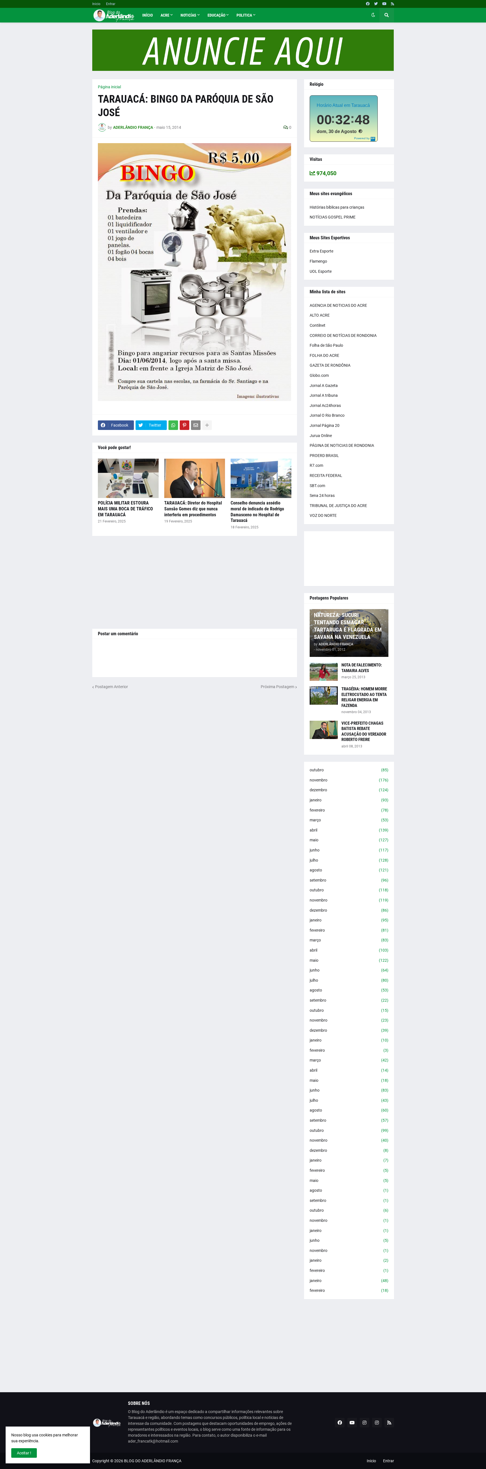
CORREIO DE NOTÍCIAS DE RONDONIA (343, 335)
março (349, 820)
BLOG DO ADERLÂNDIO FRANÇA (152, 1461)
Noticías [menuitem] (188, 15)
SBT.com (317, 485)
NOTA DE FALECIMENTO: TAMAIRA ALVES (361, 668)
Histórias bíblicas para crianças (337, 207)
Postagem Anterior (111, 686)
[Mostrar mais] (207, 425)
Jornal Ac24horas (325, 405)
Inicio (96, 4)
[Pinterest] (184, 425)
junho (349, 850)
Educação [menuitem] (216, 15)
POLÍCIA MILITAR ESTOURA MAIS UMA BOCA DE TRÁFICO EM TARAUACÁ (125, 508)
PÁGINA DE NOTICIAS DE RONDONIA (342, 445)
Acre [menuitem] (165, 15)
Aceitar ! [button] (24, 1453)
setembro (349, 880)
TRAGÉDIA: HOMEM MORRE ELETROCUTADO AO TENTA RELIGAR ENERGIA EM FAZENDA (364, 697)
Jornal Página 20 (324, 425)
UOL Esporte (321, 271)
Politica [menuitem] (244, 15)
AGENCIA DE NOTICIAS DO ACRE (338, 305)
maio (349, 840)
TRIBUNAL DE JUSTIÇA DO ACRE (338, 505)
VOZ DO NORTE (323, 515)
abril (349, 830)
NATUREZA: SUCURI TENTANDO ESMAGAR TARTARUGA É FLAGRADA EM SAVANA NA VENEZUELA (348, 626)
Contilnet (317, 325)
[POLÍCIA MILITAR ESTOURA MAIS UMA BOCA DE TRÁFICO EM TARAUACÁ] (128, 478)
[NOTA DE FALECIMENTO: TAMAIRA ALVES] (324, 672)
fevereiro (349, 810)
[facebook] (368, 4)
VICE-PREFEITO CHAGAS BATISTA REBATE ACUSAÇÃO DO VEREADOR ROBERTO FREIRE (363, 731)
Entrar (110, 4)
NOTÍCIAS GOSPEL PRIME (333, 217)
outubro (349, 770)
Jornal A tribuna (324, 395)
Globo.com (319, 375)
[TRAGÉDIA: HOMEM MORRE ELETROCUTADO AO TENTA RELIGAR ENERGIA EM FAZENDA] (324, 695)
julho (349, 860)
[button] (373, 15)
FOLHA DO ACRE (324, 355)
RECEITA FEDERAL (326, 475)
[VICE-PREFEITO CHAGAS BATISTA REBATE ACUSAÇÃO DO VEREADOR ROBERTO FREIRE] (324, 730)
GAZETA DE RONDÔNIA (330, 365)
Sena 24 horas (322, 495)
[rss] (392, 4)
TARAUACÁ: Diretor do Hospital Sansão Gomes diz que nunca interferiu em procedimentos (193, 508)
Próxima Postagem (277, 686)
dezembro (349, 790)
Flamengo (318, 261)
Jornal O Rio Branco (327, 415)
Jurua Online (321, 435)
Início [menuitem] (147, 15)
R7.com (316, 465)
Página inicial (109, 87)
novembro (349, 780)
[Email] (196, 425)
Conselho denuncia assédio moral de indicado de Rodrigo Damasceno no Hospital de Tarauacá (257, 511)
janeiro (349, 800)
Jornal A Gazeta (324, 385)
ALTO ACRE (320, 315)
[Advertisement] (194, 582)
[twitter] (376, 4)
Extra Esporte (321, 251)
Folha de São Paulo (326, 345)
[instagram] (364, 1422)
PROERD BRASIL (324, 455)
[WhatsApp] (173, 425)
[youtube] (384, 4)
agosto (349, 870)
